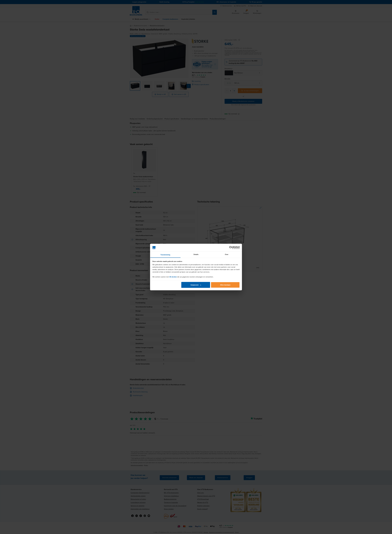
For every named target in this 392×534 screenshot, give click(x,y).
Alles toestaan (225, 285)
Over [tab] (226, 254)
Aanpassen (194, 285)
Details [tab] (196, 254)
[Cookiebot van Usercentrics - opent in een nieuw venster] (231, 247)
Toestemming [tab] (165, 254)
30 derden (173, 277)
